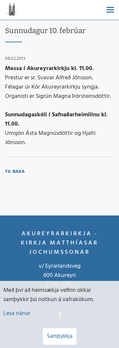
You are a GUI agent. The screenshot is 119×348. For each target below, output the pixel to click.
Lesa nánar (16, 313)
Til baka (15, 171)
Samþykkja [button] (59, 336)
